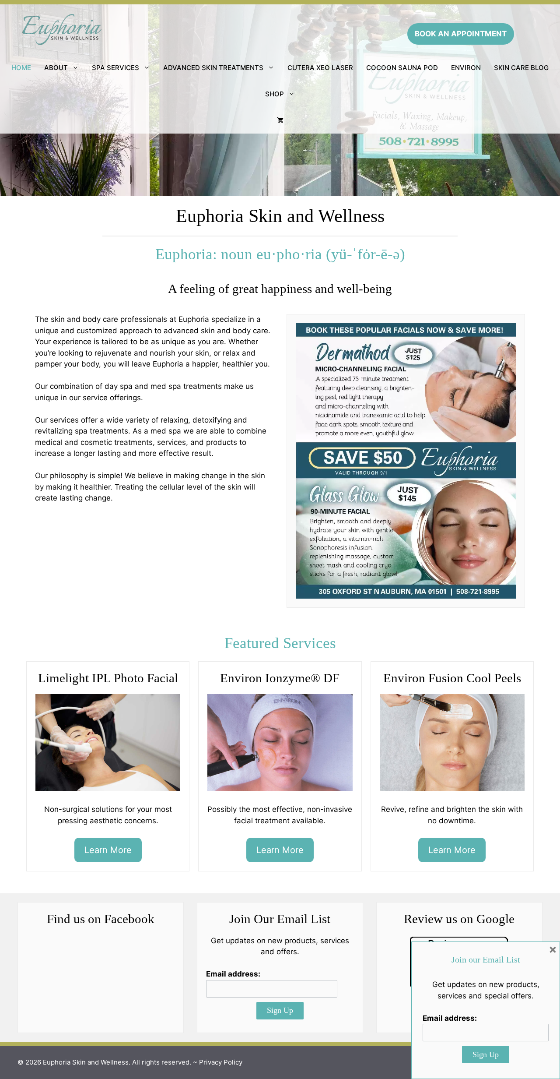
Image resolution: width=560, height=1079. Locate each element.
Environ (466, 67)
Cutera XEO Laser (320, 67)
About (56, 67)
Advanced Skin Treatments (213, 67)
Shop (274, 94)
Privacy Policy (220, 1062)
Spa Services (115, 67)
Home (21, 67)
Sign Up (280, 1010)
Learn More (108, 850)
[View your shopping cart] (280, 120)
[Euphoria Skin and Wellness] (61, 29)
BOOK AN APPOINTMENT (461, 33)
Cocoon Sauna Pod (402, 67)
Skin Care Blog (521, 67)
